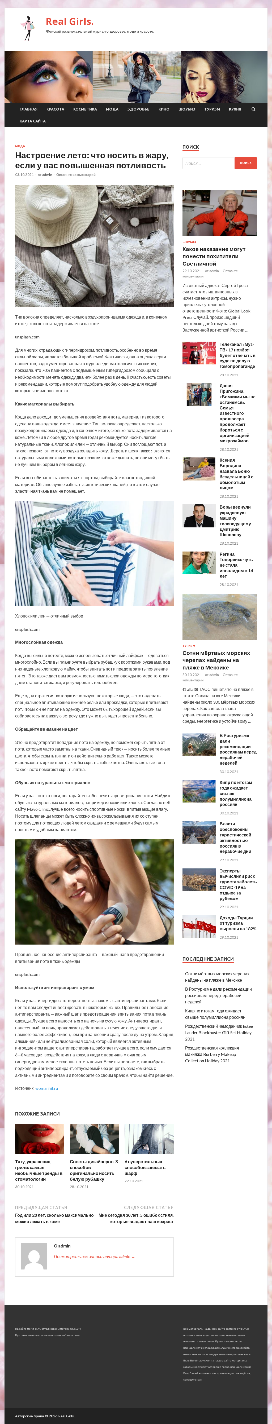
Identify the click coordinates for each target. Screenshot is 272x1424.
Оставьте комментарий (76, 175)
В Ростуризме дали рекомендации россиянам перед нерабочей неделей (238, 749)
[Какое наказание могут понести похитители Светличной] (219, 237)
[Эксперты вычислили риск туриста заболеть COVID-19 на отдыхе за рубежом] (199, 889)
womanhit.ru (46, 1088)
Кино (164, 109)
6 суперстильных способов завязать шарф (145, 1167)
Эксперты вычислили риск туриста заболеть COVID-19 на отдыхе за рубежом (238, 884)
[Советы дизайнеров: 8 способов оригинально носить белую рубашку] (94, 1155)
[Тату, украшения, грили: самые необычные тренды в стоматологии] (39, 1155)
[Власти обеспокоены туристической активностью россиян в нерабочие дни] (199, 842)
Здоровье (139, 109)
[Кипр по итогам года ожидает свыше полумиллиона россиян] (199, 800)
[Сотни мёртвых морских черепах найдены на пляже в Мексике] (219, 640)
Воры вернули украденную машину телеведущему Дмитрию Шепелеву (235, 520)
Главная (28, 109)
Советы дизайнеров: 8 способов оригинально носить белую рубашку (94, 1170)
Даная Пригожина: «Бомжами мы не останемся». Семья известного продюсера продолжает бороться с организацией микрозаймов (238, 413)
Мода (112, 109)
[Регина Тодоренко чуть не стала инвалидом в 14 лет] (199, 572)
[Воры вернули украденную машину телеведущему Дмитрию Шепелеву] (199, 525)
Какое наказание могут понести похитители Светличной (213, 256)
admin (47, 175)
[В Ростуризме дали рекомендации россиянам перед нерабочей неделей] (199, 753)
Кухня (235, 109)
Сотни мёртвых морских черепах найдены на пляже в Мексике (216, 660)
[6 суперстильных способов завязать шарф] (149, 1155)
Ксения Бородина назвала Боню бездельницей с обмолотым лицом (236, 473)
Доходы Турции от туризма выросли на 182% (238, 923)
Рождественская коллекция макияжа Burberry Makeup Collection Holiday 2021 (212, 1054)
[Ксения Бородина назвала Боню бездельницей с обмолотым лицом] (199, 478)
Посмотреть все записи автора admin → (94, 1256)
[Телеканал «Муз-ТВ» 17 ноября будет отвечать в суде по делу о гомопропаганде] (199, 362)
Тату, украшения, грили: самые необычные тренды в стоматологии (38, 1170)
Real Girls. (70, 21)
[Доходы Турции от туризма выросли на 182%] (199, 936)
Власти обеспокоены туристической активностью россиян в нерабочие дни (235, 837)
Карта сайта (33, 121)
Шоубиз (186, 109)
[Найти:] (219, 163)
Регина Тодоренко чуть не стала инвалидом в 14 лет (236, 565)
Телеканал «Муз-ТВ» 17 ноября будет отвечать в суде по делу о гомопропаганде (238, 355)
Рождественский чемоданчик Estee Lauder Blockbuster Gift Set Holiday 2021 (219, 1032)
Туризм (212, 109)
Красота (55, 109)
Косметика (85, 109)
